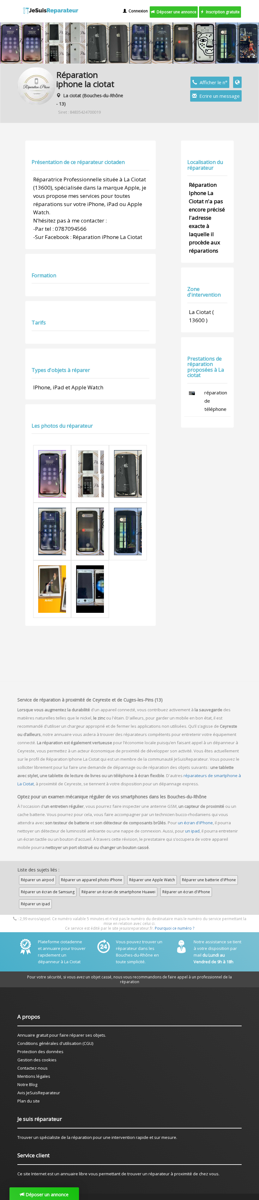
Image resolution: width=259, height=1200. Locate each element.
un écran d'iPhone (195, 823)
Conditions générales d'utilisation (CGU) (55, 1043)
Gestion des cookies (37, 1060)
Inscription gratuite (222, 12)
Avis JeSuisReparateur (38, 1093)
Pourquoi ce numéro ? (174, 928)
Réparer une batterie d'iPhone (209, 880)
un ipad (192, 831)
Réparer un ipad (35, 904)
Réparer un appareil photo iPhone (91, 880)
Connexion (137, 11)
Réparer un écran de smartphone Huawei (118, 892)
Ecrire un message (218, 96)
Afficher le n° (212, 82)
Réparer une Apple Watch (152, 880)
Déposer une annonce (175, 12)
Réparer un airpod (37, 880)
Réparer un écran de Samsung (48, 892)
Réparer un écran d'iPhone (186, 892)
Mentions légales (33, 1076)
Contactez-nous (32, 1068)
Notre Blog (27, 1084)
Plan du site (28, 1101)
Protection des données (40, 1051)
